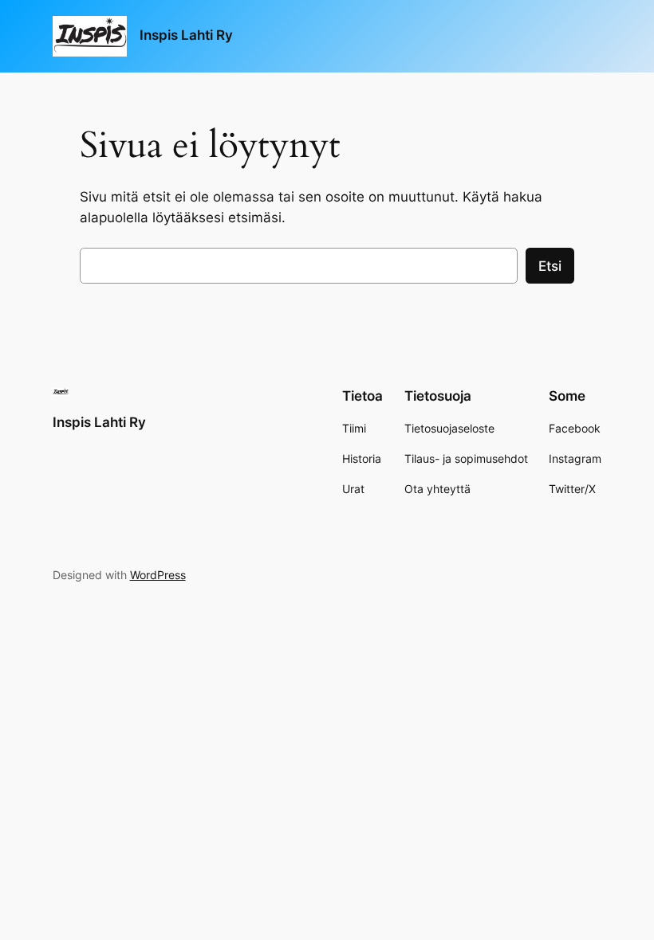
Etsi (549, 266)
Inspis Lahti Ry (186, 35)
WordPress (158, 575)
